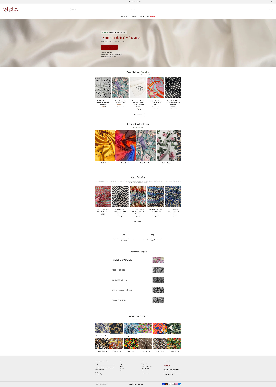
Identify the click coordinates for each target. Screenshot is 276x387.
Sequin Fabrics (119, 279)
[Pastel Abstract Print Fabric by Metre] (120, 87)
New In (142, 16)
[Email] (273, 2)
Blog (121, 364)
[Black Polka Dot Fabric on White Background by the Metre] (103, 87)
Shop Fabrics (124, 16)
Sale (148, 16)
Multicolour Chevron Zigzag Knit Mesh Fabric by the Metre (138, 211)
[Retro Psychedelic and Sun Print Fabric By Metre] (155, 87)
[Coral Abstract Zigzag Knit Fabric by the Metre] (103, 196)
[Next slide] (110, 88)
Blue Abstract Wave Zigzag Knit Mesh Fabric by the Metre (173, 211)
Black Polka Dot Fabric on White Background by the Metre (102, 102)
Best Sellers (134, 16)
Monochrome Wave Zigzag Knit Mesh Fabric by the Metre (120, 211)
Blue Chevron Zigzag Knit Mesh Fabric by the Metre (155, 211)
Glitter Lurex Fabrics (122, 290)
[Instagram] (271, 2)
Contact (121, 366)
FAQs (121, 370)
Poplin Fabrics (119, 300)
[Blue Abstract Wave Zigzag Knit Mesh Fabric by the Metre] (173, 196)
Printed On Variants (122, 259)
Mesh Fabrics (118, 269)
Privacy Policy (145, 364)
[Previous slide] (96, 88)
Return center (145, 370)
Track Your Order (145, 373)
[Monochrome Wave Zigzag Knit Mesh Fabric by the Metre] (120, 196)
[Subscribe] (113, 364)
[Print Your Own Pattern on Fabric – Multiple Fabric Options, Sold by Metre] (138, 87)
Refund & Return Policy (147, 366)
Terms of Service (145, 368)
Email (97, 364)
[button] (105, 361)
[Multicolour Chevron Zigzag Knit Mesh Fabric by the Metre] (138, 196)
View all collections (137, 127)
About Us (122, 368)
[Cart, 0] (272, 9)
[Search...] (132, 10)
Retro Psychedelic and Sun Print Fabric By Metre (156, 102)
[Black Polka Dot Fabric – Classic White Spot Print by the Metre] (173, 87)
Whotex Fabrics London (138, 384)
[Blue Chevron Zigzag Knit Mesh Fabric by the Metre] (155, 196)
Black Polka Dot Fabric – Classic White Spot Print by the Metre (173, 102)
